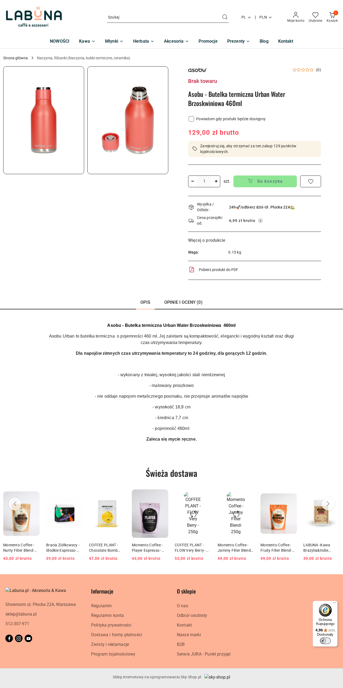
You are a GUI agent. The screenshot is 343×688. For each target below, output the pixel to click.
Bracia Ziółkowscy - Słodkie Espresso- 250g (63, 548)
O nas (182, 605)
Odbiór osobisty (192, 615)
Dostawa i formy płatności (116, 634)
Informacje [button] (102, 591)
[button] (43, 120)
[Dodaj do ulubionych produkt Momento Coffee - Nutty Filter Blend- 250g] (33, 496)
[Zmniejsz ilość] (192, 181)
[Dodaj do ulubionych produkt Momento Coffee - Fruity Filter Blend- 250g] (291, 496)
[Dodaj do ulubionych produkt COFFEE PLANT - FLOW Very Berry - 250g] (205, 496)
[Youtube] (28, 638)
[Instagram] (19, 638)
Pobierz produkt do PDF (218, 270)
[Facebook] (9, 638)
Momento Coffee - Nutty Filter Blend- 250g (18, 548)
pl (243, 17)
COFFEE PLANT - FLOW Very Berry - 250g (190, 548)
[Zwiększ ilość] (216, 181)
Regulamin (101, 605)
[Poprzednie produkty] (15, 503)
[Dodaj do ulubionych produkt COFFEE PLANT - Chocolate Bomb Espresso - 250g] (119, 496)
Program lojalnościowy (113, 654)
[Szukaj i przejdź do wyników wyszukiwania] (225, 17)
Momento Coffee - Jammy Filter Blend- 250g (235, 548)
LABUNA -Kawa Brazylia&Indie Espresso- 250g (316, 548)
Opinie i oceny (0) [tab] (183, 302)
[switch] (325, 641)
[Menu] (334, 604)
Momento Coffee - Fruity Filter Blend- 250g (276, 548)
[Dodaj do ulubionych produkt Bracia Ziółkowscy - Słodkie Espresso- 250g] (76, 496)
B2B (181, 644)
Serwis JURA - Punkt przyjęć (204, 654)
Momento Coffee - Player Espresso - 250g (147, 548)
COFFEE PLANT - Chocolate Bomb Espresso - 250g (103, 548)
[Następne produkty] (328, 503)
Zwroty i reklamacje (110, 644)
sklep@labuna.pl (21, 614)
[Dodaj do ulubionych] (310, 181)
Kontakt (184, 625)
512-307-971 (17, 623)
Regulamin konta (107, 615)
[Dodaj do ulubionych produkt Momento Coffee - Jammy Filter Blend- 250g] (248, 496)
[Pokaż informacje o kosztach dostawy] (260, 221)
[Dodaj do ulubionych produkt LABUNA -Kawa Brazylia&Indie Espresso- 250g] (334, 496)
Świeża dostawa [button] (171, 473)
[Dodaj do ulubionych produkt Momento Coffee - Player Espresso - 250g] (162, 496)
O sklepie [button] (186, 591)
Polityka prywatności (111, 625)
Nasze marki (189, 634)
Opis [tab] (145, 302)
